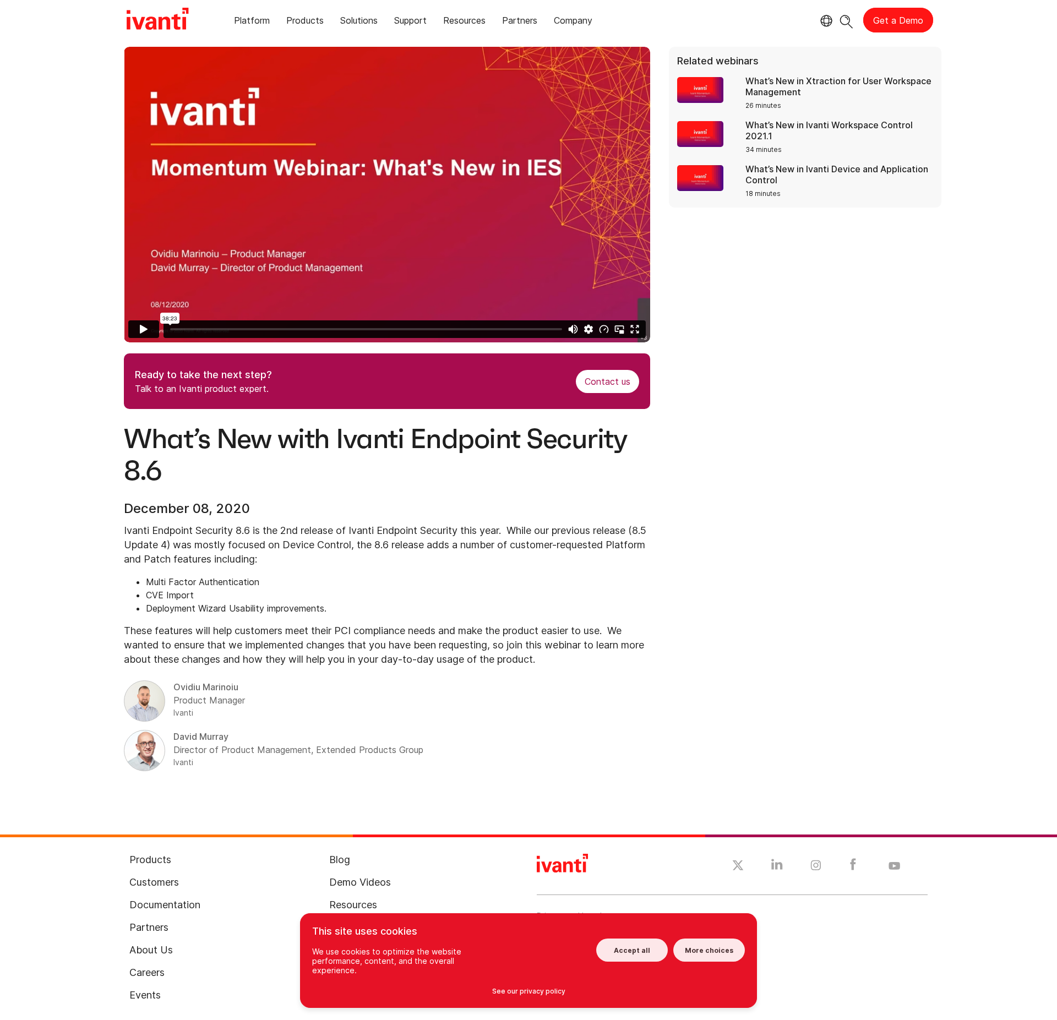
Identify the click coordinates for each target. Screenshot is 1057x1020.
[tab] (252, 22)
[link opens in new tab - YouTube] (894, 866)
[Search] (846, 20)
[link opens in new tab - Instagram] (815, 866)
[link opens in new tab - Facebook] (853, 866)
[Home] (157, 20)
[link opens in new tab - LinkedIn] (777, 866)
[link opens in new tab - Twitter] (738, 866)
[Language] (824, 21)
